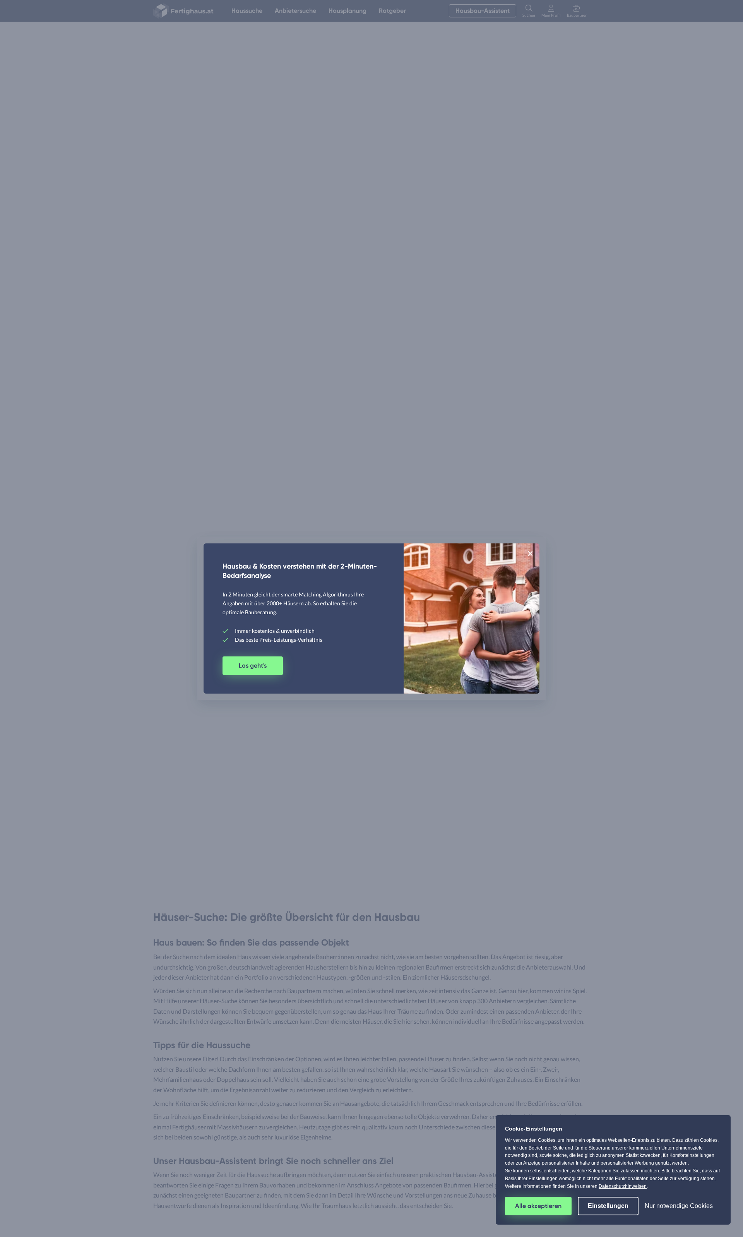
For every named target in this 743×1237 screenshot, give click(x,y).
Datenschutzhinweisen (623, 1186)
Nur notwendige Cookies (679, 1206)
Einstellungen (608, 1206)
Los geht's (253, 665)
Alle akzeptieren (538, 1206)
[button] (530, 553)
